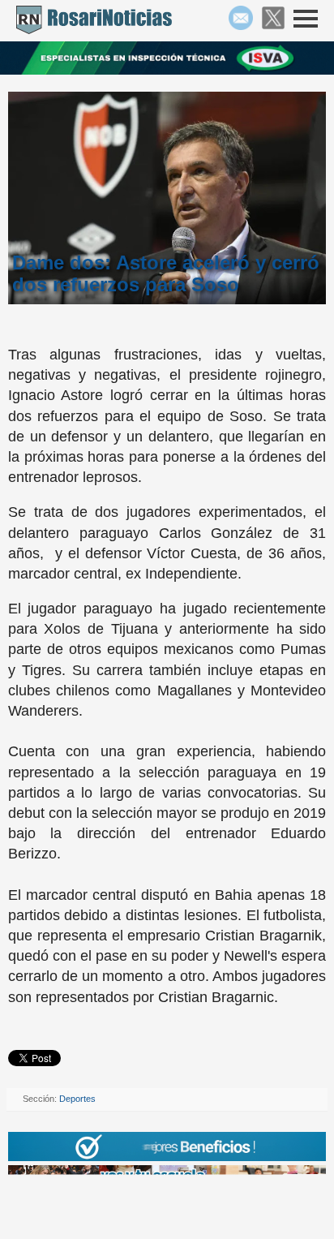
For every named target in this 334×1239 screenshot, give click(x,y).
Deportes (77, 1098)
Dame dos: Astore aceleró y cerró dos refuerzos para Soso (165, 273)
